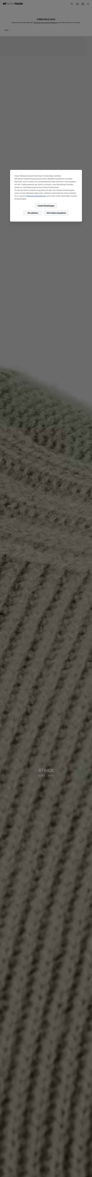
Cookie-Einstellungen (46, 205)
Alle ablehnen (32, 213)
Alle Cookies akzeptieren (56, 213)
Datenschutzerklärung (36, 195)
